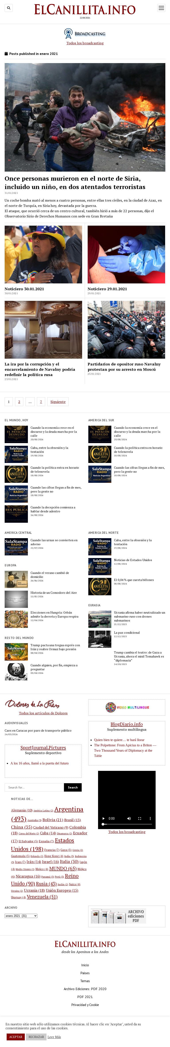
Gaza (65, 850)
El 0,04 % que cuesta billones (134, 580)
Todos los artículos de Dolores (43, 713)
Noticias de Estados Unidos (133, 560)
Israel (50, 861)
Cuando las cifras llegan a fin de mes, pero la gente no (56, 489)
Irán (34, 861)
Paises (85, 973)
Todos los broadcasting (85, 43)
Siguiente (58, 401)
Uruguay (18, 897)
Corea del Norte (29, 833)
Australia (34, 820)
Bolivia (52, 819)
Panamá (47, 876)
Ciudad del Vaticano (50, 827)
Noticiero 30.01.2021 (24, 288)
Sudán (63, 884)
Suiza (74, 884)
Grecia (77, 850)
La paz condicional (127, 633)
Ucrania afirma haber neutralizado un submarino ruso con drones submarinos (139, 616)
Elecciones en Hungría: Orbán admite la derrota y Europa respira (54, 614)
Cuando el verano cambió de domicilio (50, 575)
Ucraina (17, 890)
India (69, 856)
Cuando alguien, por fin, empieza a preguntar (54, 667)
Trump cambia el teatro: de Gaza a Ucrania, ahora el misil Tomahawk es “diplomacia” (139, 656)
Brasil (72, 819)
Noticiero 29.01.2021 (107, 288)
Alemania (22, 810)
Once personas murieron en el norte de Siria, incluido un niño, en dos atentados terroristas (75, 182)
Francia (52, 850)
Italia (69, 861)
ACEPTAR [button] (15, 1037)
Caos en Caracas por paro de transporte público (38, 730)
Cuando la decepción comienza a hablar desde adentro (53, 509)
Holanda (37, 856)
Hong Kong (53, 856)
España (46, 841)
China (21, 827)
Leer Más (54, 1037)
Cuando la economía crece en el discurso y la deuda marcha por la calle (54, 432)
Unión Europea (62, 890)
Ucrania (34, 890)
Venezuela (42, 896)
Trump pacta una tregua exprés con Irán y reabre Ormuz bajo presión (55, 647)
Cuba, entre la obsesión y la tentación (49, 450)
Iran (20, 862)
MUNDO (63, 868)
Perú (59, 876)
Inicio (85, 965)
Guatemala (20, 856)
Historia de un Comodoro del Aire (54, 593)
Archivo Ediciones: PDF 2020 (85, 989)
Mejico (41, 869)
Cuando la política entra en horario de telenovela (55, 470)
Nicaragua (28, 876)
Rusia (46, 884)
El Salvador (28, 841)
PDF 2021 (85, 997)
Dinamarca (64, 833)
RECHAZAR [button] (36, 1037)
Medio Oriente (25, 869)
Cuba (48, 833)
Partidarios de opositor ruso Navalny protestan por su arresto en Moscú (124, 366)
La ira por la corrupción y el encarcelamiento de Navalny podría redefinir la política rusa (40, 369)
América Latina (43, 810)
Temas (85, 981)
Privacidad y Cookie (85, 1004)
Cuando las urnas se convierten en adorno (54, 542)
